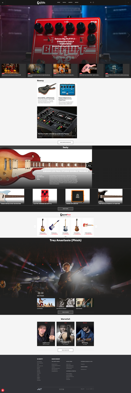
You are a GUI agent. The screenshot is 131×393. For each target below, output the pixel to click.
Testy (38, 364)
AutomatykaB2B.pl (69, 375)
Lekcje (38, 374)
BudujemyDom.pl (54, 364)
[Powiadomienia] (2, 390)
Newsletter (39, 380)
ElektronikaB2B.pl (69, 373)
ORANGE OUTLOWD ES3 (72, 203)
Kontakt (76, 2)
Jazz (65, 322)
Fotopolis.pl (83, 364)
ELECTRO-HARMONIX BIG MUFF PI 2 (43, 203)
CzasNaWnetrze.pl (55, 371)
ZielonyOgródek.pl (55, 369)
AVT (91, 388)
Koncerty (38, 367)
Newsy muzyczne (40, 365)
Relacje (38, 368)
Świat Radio (68, 379)
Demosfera (39, 373)
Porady (38, 375)
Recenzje (38, 371)
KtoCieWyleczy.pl (83, 369)
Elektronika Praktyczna (70, 376)
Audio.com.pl (68, 364)
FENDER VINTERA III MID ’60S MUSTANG (11, 203)
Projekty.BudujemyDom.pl (56, 365)
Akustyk (85, 322)
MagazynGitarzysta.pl (69, 365)
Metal (46, 322)
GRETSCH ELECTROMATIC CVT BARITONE (109, 203)
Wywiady (38, 370)
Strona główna (39, 361)
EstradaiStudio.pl (69, 368)
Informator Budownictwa (56, 368)
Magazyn (38, 377)
